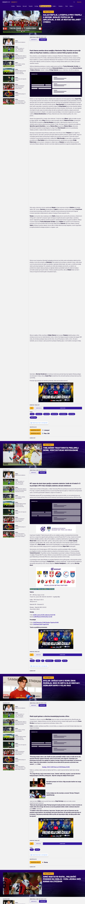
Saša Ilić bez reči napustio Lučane (20, 79)
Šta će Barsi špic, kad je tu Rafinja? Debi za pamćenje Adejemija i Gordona (20, 57)
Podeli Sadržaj (47, 11)
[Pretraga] (74, 2)
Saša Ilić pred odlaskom (20, 42)
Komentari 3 (33, 472)
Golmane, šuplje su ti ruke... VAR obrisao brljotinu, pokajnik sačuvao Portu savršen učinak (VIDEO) (20, 50)
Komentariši (43, 39)
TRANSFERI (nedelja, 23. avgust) (20, 94)
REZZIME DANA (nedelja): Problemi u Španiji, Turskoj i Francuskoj (20, 72)
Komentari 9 (33, 705)
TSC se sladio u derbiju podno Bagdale (20, 64)
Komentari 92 (34, 901)
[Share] (32, 408)
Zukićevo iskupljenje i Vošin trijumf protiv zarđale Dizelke (20, 87)
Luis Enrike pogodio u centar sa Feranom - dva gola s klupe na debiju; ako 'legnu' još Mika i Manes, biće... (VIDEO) (20, 102)
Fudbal (16, 40)
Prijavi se (79, 2)
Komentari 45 (34, 39)
